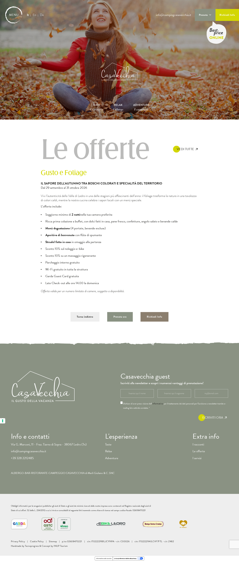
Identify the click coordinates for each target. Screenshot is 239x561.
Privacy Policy (18, 541)
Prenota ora (120, 317)
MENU (13, 15)
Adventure (111, 458)
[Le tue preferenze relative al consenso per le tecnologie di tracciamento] (2, 420)
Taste (108, 444)
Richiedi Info (227, 15)
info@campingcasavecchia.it (173, 15)
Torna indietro (85, 317)
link (80, 510)
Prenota (203, 15)
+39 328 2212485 (22, 458)
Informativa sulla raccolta (103, 558)
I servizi (197, 458)
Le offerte (199, 451)
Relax (108, 451)
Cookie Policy (37, 541)
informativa (157, 404)
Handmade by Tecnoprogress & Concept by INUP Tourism (39, 546)
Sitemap (53, 541)
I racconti (198, 444)
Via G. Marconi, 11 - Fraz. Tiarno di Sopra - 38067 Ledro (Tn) (49, 444)
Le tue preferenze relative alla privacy (125, 558)
